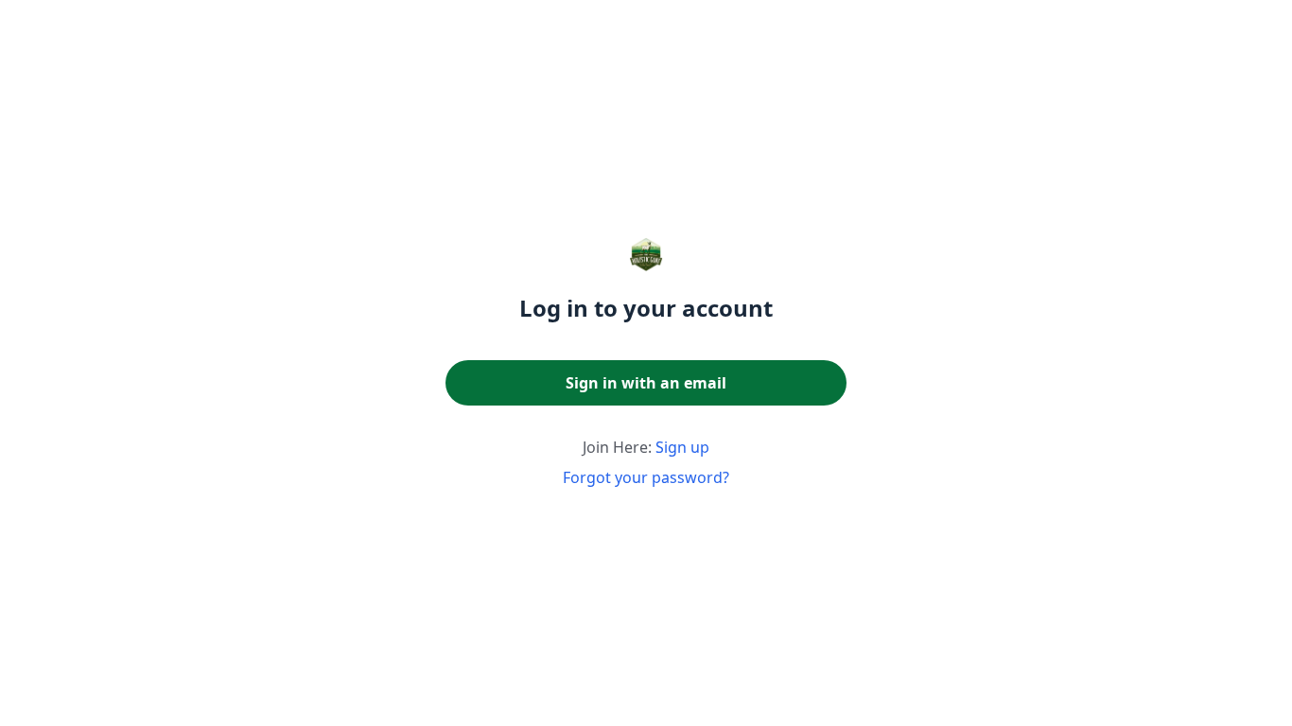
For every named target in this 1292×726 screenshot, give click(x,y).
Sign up (682, 447)
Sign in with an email (646, 382)
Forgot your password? (646, 477)
